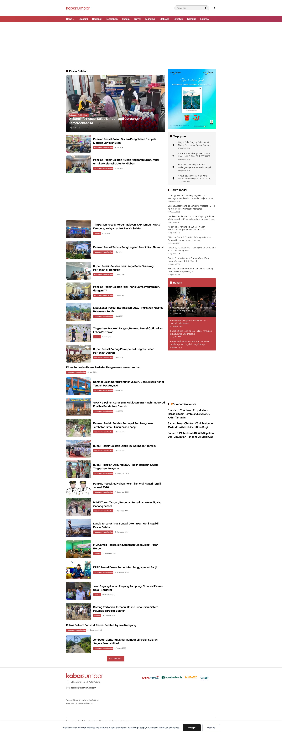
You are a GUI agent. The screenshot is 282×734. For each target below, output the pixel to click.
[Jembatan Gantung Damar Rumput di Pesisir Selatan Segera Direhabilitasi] (78, 644)
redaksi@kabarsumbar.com (83, 687)
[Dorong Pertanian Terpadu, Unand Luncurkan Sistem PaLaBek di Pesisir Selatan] (78, 611)
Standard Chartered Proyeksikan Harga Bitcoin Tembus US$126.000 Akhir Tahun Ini (189, 413)
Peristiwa (97, 595)
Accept (192, 727)
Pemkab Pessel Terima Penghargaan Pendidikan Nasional (128, 247)
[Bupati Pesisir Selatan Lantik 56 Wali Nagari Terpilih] (78, 448)
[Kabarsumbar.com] (78, 7)
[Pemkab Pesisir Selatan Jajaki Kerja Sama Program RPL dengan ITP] (78, 291)
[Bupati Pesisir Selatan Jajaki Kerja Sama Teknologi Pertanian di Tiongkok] (78, 271)
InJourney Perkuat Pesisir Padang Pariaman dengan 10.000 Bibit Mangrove (192, 249)
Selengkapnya (115, 659)
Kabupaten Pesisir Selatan (78, 115)
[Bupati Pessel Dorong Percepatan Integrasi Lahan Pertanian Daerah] (78, 354)
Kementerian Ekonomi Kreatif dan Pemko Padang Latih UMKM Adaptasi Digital (190, 270)
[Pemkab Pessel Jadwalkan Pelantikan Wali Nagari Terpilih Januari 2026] (78, 488)
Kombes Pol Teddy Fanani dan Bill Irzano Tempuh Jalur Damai (188, 321)
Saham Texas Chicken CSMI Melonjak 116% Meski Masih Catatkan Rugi (190, 425)
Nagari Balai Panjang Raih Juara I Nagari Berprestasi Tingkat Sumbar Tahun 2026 (194, 144)
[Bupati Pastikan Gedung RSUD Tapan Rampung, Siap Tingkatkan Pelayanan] (78, 469)
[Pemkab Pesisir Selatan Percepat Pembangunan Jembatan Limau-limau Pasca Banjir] (78, 428)
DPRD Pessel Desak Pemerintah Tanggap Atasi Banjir (125, 567)
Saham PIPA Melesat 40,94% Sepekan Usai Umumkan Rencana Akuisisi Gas (191, 434)
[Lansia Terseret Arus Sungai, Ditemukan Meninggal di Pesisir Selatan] (78, 528)
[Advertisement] (141, 45)
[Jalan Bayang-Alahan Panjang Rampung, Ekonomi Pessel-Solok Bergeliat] (78, 591)
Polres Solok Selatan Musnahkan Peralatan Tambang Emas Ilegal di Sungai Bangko (189, 342)
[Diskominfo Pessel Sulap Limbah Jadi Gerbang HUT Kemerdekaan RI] (115, 103)
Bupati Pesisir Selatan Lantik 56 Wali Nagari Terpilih (124, 446)
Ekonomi (97, 233)
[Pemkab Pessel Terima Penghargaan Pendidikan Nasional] (78, 250)
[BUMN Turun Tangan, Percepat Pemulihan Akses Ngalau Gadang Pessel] (78, 507)
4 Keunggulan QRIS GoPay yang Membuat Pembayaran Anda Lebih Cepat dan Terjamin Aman (194, 177)
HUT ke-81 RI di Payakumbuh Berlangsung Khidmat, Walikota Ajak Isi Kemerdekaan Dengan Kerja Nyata (195, 166)
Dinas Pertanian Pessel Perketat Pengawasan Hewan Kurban (103, 367)
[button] (206, 7)
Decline (211, 727)
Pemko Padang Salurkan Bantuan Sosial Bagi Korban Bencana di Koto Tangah (188, 259)
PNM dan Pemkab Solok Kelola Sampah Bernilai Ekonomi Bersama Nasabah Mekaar (189, 238)
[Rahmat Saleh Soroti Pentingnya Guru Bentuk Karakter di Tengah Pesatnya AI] (78, 386)
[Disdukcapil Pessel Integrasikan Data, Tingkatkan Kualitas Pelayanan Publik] (78, 312)
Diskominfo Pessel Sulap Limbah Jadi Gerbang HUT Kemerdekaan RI (107, 121)
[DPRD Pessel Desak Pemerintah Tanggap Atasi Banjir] (78, 570)
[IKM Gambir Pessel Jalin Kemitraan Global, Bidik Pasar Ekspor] (78, 549)
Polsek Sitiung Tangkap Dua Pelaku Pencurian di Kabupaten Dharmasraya (191, 332)
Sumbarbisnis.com (184, 404)
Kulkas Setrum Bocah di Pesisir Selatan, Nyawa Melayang (101, 625)
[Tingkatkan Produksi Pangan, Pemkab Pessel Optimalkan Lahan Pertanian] (78, 333)
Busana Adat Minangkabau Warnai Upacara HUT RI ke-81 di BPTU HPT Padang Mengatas (194, 155)
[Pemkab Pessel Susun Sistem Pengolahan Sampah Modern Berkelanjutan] (78, 143)
